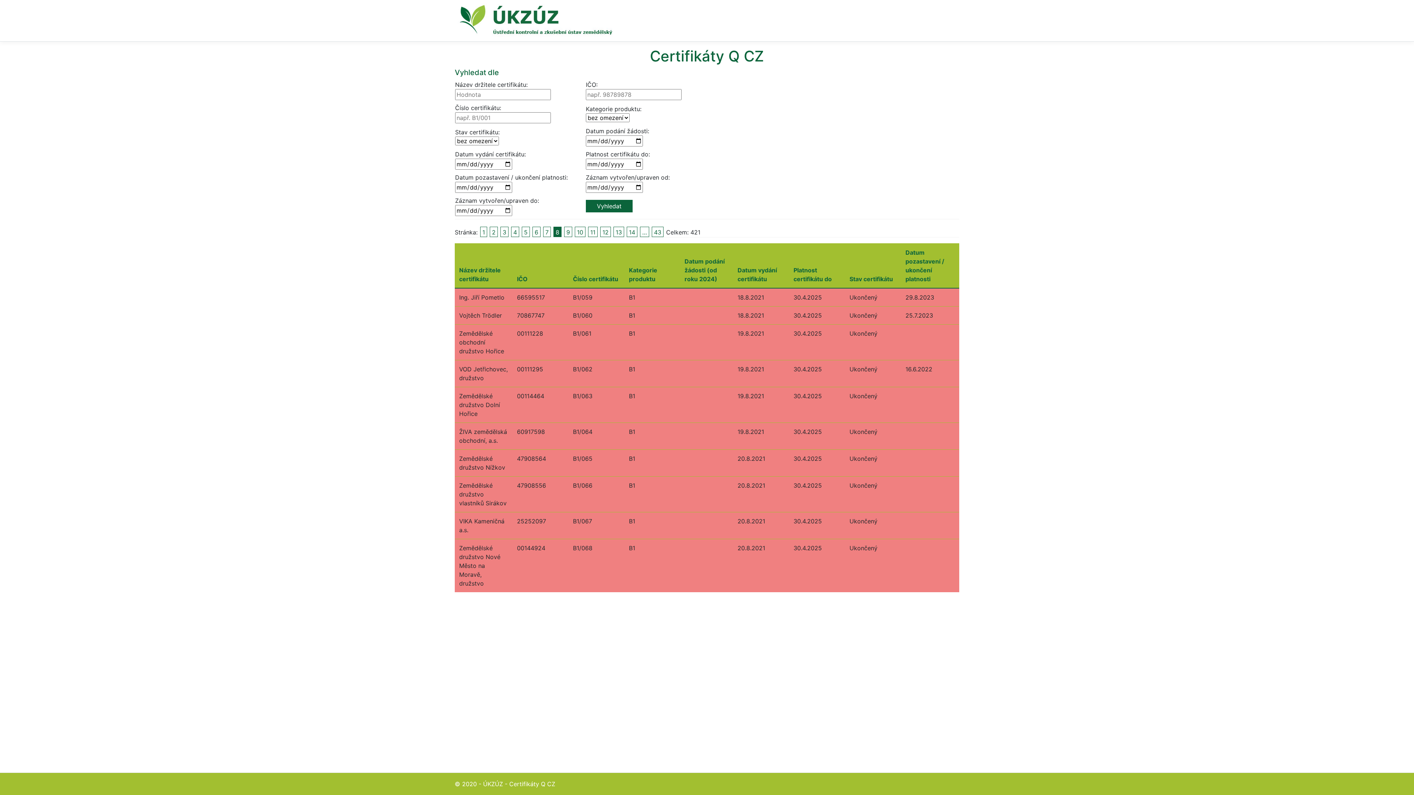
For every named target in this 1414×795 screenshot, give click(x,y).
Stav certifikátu (871, 279)
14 (632, 232)
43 (657, 232)
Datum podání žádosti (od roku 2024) (705, 270)
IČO (522, 279)
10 (580, 232)
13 (619, 232)
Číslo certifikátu (595, 279)
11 (592, 232)
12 (605, 232)
